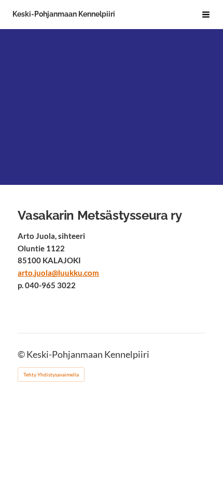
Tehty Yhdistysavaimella (51, 374)
